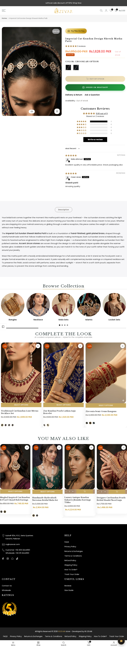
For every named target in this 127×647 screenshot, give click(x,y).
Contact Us (7, 585)
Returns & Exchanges (73, 551)
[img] (71, 155)
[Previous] (6, 71)
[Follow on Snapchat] (12, 558)
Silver (76, 67)
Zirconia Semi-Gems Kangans (101, 411)
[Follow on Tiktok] (17, 558)
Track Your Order (71, 574)
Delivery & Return (73, 94)
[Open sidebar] (3, 327)
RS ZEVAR (88, 631)
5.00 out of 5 (102, 113)
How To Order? (70, 569)
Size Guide (68, 590)
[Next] (57, 71)
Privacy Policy (70, 546)
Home (4, 18)
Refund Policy (70, 560)
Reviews (67, 585)
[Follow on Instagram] (8, 558)
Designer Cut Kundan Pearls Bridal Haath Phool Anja (111, 498)
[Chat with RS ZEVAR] (121, 641)
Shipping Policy (70, 565)
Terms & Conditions (73, 556)
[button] (71, 46)
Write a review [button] (95, 139)
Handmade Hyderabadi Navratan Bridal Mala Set (45, 499)
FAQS (66, 542)
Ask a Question (92, 94)
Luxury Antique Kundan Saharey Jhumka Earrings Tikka (77, 499)
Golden (68, 67)
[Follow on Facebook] (3, 558)
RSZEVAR (61, 631)
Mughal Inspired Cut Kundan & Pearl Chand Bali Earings (15, 498)
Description (63, 209)
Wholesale (6, 590)
